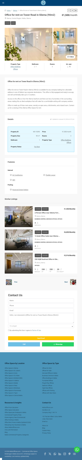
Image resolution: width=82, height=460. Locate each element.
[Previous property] (9, 282)
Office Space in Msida (11, 383)
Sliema (15, 10)
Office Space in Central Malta (13, 395)
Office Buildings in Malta (49, 378)
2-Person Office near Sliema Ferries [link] (47, 213)
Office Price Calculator (11, 407)
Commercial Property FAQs (13, 415)
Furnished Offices (47, 380)
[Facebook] (45, 454)
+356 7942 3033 (47, 419)
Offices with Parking (48, 390)
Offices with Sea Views (49, 393)
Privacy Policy (46, 433)
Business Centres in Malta (50, 375)
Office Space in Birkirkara (12, 388)
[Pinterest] (70, 454)
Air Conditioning (17, 175)
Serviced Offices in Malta (49, 373)
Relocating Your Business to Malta (15, 425)
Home (8, 10)
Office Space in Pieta (11, 385)
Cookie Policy (46, 430)
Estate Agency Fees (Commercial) (15, 417)
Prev (15, 282)
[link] (19, 216)
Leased (13, 23)
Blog (6, 432)
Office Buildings (15, 67)
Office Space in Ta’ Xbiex (12, 375)
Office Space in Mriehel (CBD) (13, 378)
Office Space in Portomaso (13, 390)
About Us (45, 425)
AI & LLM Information (11, 430)
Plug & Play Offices (48, 383)
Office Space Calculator (12, 410)
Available (45, 209)
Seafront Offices (47, 385)
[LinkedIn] (60, 454)
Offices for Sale (46, 370)
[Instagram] (65, 454)
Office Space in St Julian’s (12, 370)
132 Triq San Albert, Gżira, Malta (52, 416)
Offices (15, 69)
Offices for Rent (47, 368)
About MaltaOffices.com (12, 427)
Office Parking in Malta (12, 420)
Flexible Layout (50, 175)
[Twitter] (50, 454)
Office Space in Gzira (11, 373)
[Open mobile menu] (3, 3)
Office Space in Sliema (11, 368)
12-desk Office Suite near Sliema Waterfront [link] (50, 236)
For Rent (7, 23)
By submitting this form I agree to (25, 330)
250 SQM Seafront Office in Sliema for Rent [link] (50, 259)
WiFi (13, 180)
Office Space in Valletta (12, 380)
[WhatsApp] (55, 454)
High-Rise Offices (47, 388)
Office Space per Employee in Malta (15, 412)
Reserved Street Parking (20, 190)
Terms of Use (36, 330)
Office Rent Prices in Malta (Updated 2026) (18, 422)
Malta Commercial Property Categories (17, 435)
